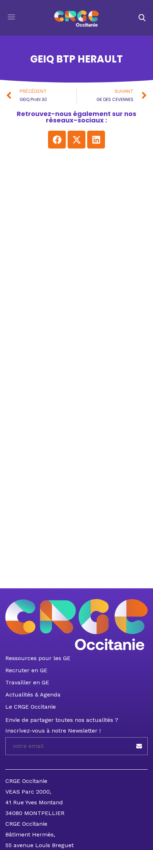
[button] (142, 18)
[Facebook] (57, 140)
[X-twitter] (76, 140)
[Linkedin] (96, 140)
